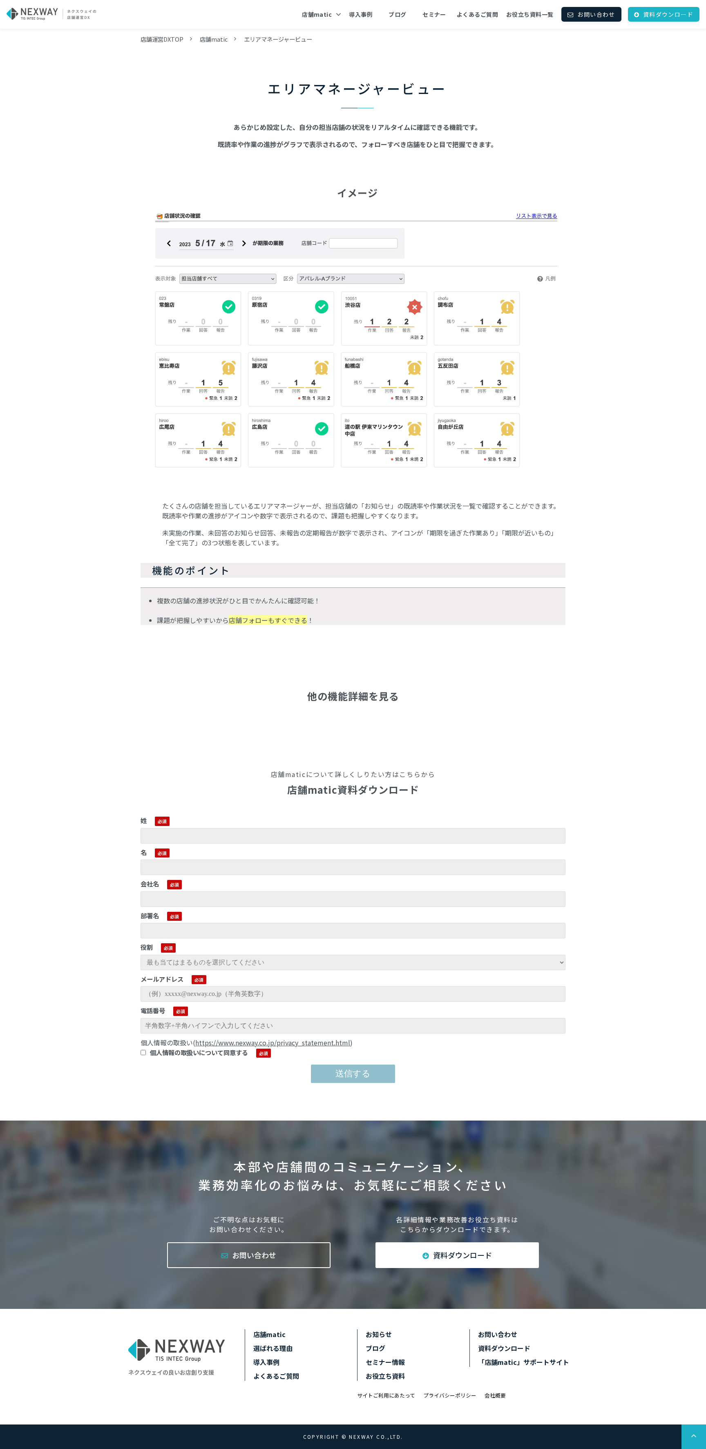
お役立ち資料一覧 (529, 14)
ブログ (397, 14)
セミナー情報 (385, 1362)
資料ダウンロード (668, 14)
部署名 (150, 915)
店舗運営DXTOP (162, 39)
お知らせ (379, 1334)
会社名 (150, 883)
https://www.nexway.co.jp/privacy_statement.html (272, 1042)
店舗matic (317, 14)
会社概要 (495, 1395)
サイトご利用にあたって (386, 1395)
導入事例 (361, 14)
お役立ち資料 (385, 1376)
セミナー (434, 14)
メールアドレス (162, 978)
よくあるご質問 (477, 14)
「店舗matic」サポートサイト (523, 1362)
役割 (147, 946)
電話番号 (153, 1010)
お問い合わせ (596, 14)
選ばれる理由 (273, 1348)
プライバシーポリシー (449, 1395)
